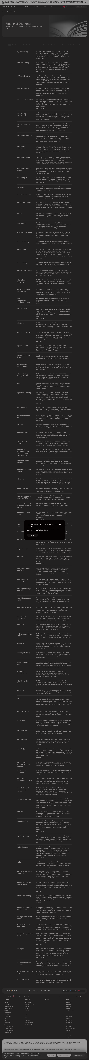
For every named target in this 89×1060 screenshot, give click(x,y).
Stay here (32, 535)
